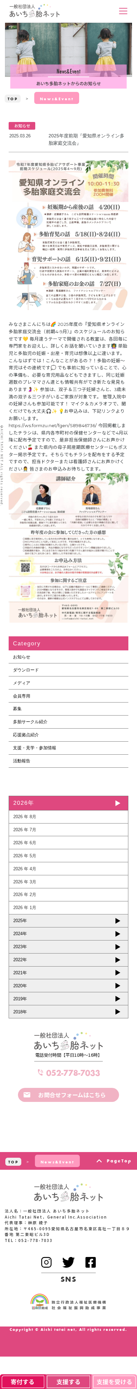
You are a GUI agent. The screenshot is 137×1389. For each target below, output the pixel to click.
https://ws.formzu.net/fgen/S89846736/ (53, 425)
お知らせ (21, 656)
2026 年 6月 (24, 842)
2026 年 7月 (24, 829)
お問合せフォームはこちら (72, 1095)
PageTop (119, 1161)
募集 (17, 708)
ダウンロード (26, 669)
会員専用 (21, 696)
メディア (21, 682)
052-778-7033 (73, 1072)
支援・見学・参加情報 (34, 747)
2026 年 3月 (24, 881)
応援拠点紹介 (26, 734)
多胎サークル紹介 (30, 721)
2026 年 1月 (24, 907)
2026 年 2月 (24, 894)
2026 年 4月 (24, 868)
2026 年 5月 (24, 855)
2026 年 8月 (24, 816)
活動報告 (21, 760)
